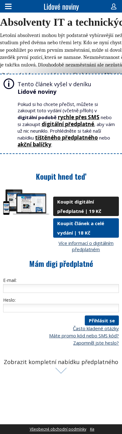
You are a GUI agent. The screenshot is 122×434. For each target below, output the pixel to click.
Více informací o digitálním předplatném (86, 246)
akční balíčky (34, 144)
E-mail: (10, 280)
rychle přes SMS (78, 117)
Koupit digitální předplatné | (79, 206)
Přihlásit (113, 6)
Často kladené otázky (96, 328)
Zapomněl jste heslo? (96, 343)
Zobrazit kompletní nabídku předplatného (61, 362)
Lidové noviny (61, 6)
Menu (8, 6)
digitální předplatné (68, 124)
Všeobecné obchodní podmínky (58, 429)
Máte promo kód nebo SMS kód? (84, 335)
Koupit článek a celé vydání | (80, 228)
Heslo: (9, 300)
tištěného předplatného (66, 137)
